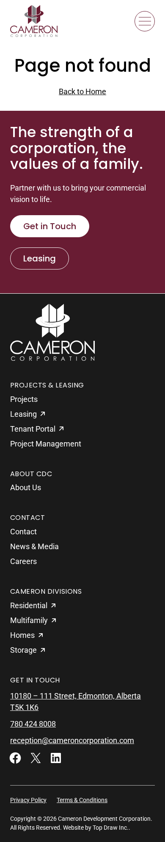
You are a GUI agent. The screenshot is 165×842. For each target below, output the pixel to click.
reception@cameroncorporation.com (72, 740)
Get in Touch (49, 226)
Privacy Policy (28, 800)
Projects (24, 399)
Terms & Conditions (82, 800)
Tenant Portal (32, 428)
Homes (22, 635)
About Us (25, 487)
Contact (23, 531)
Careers (23, 561)
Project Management (45, 443)
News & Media (34, 546)
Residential (28, 605)
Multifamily (29, 620)
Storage (23, 650)
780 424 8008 (33, 723)
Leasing (39, 258)
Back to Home (82, 91)
